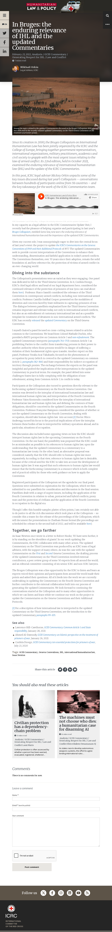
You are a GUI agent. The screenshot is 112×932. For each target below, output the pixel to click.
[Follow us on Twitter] (43, 893)
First (38, 553)
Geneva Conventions (49, 652)
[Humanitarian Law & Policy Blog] (56, 6)
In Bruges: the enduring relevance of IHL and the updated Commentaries (63, 221)
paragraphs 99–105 (45, 615)
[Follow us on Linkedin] (70, 893)
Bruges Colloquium (21, 232)
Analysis (37, 54)
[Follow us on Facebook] (52, 893)
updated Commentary (56, 320)
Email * (21, 805)
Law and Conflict (56, 57)
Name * (15, 795)
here (21, 292)
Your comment (18, 816)
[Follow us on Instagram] (61, 893)
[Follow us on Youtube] (78, 893)
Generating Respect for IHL (28, 57)
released (36, 320)
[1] (74, 417)
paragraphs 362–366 (32, 361)
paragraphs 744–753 (58, 340)
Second (49, 553)
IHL (61, 652)
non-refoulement (80, 337)
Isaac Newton (18, 655)
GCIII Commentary (55, 54)
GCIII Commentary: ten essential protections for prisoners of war (64, 642)
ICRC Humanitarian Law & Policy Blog (25, 221)
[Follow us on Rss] (87, 893)
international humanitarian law (80, 652)
